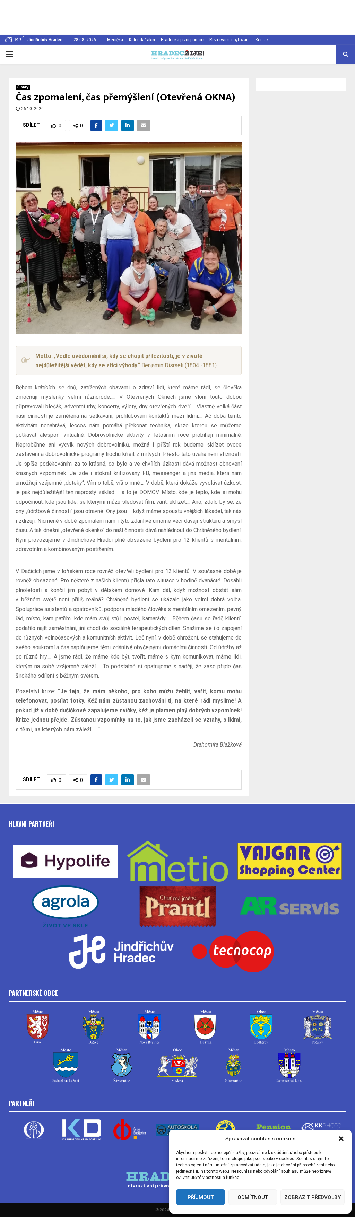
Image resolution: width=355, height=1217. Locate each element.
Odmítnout (252, 1197)
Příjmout (201, 1197)
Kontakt (263, 39)
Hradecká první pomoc (182, 39)
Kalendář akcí (142, 39)
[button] (341, 1138)
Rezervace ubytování (229, 39)
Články (22, 87)
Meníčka (115, 39)
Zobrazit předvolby (312, 1197)
